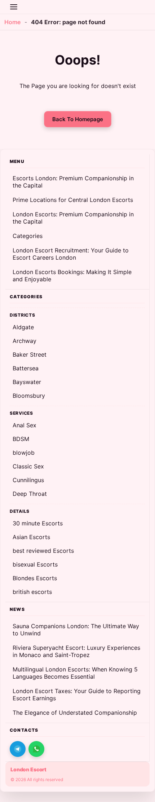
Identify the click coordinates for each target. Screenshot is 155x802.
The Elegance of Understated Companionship (75, 712)
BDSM (21, 438)
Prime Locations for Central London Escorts (73, 199)
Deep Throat (30, 493)
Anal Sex (24, 425)
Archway (24, 340)
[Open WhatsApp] (36, 749)
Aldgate (23, 327)
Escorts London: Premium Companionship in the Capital (73, 182)
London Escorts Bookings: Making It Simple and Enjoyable (72, 275)
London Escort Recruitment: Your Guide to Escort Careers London (71, 254)
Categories (28, 235)
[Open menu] (14, 7)
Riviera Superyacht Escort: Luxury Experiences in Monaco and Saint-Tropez (76, 651)
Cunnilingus (28, 480)
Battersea (26, 368)
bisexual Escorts (35, 564)
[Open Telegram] (18, 749)
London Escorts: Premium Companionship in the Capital (73, 218)
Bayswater (27, 381)
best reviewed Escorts (43, 550)
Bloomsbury (29, 395)
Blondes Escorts (35, 578)
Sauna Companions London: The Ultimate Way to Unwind (76, 629)
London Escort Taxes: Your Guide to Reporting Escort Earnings (77, 694)
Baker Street (29, 354)
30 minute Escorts (38, 523)
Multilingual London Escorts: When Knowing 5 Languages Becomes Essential (75, 673)
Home (12, 22)
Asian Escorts (31, 537)
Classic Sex (28, 466)
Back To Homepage (77, 119)
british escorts (32, 591)
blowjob (24, 452)
